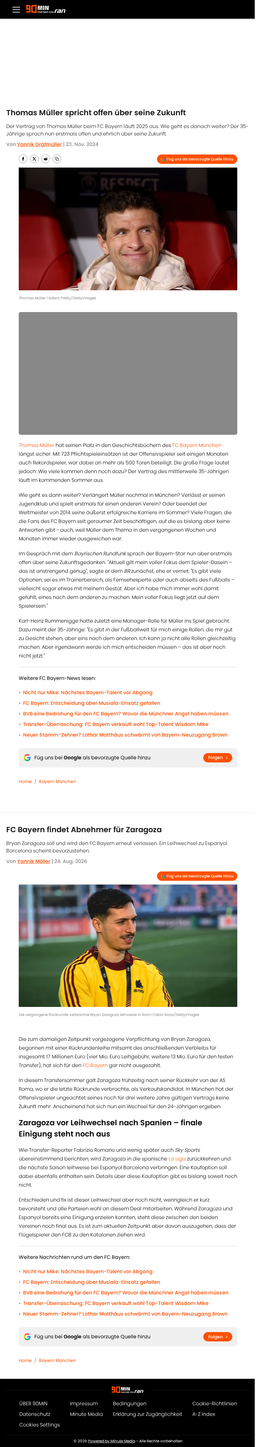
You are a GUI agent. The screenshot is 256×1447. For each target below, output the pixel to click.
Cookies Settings (39, 1424)
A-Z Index (203, 1414)
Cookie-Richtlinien (214, 1403)
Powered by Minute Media (111, 1441)
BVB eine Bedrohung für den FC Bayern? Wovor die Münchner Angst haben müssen (126, 713)
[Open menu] (16, 9)
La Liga (177, 1158)
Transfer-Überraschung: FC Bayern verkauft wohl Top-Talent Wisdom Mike (116, 724)
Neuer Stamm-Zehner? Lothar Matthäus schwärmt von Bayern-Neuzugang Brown (125, 734)
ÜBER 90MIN (33, 1403)
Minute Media (86, 1414)
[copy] (56, 158)
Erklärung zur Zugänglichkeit (147, 1414)
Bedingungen (129, 1403)
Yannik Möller (33, 861)
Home (25, 781)
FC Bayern (95, 1065)
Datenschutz (34, 1414)
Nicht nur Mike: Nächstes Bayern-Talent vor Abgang (88, 692)
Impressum (84, 1403)
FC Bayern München (196, 445)
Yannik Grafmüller (39, 144)
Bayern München (57, 781)
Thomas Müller (36, 445)
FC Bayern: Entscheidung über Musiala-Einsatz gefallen (91, 703)
